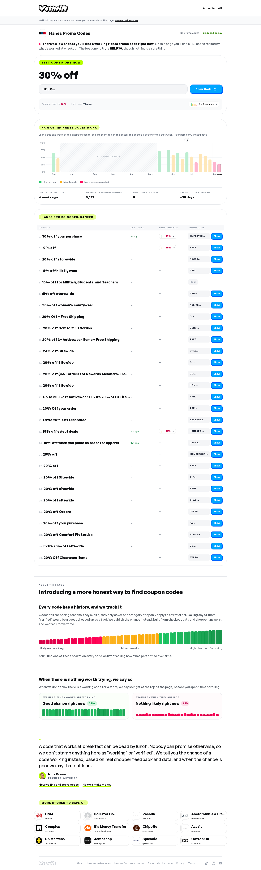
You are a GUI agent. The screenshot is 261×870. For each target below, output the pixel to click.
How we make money (126, 20)
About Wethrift (212, 8)
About (80, 863)
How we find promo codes (129, 863)
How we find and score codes (59, 784)
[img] (130, 158)
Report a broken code (160, 863)
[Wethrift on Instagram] (213, 863)
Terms (191, 863)
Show (216, 236)
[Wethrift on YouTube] (220, 863)
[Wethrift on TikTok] (206, 863)
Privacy (180, 863)
